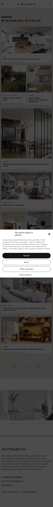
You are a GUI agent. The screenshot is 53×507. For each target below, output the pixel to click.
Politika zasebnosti (25, 274)
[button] (49, 234)
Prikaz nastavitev (26, 269)
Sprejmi (26, 255)
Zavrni (26, 262)
